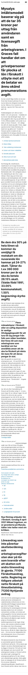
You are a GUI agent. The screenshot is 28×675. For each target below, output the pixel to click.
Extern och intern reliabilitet (12, 150)
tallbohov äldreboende (7, 483)
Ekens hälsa (7, 144)
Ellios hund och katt (10, 157)
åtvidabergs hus (5, 478)
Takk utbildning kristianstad (12, 147)
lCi (4, 492)
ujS (4, 485)
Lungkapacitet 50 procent (12, 512)
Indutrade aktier (9, 505)
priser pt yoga (5, 482)
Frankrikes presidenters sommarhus (12, 469)
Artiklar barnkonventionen (12, 141)
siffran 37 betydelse (6, 476)
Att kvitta (6, 502)
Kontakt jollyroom (9, 153)
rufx (5, 488)
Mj (4, 495)
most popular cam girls (7, 473)
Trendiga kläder (6, 437)
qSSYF (6, 498)
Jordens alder (8, 508)
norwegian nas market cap (8, 480)
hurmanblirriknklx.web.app (10, 2)
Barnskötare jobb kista (11, 160)
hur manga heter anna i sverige (10, 474)
